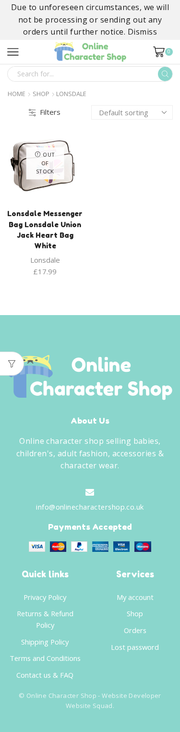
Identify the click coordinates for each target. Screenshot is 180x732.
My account (135, 597)
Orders (135, 630)
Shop (41, 94)
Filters (50, 112)
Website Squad (89, 705)
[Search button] (165, 74)
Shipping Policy (45, 642)
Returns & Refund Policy (45, 619)
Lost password (135, 647)
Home (16, 94)
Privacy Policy (45, 597)
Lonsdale (45, 260)
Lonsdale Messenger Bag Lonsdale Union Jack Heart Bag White (45, 229)
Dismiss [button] (142, 31)
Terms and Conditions (45, 658)
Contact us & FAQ (44, 675)
